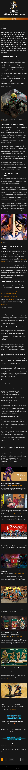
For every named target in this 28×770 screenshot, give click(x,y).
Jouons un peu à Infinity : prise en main (9, 291)
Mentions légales (4, 766)
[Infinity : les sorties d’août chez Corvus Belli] (14, 474)
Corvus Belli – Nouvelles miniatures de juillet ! (11, 699)
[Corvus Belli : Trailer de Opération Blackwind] (14, 738)
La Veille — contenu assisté (17, 485)
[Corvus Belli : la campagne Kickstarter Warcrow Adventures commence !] (14, 657)
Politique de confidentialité (15, 766)
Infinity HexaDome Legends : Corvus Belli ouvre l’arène (13, 540)
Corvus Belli (11, 299)
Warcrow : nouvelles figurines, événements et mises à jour (13, 605)
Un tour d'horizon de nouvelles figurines (9, 296)
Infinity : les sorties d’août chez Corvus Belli (10, 483)
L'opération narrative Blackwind (7, 294)
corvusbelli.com (4, 304)
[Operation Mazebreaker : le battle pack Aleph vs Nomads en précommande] (14, 561)
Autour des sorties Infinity (6, 297)
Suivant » (11, 759)
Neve (9, 768)
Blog (8, 485)
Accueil (2, 24)
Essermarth (15, 671)
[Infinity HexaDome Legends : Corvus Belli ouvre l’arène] (14, 531)
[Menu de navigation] (14, 19)
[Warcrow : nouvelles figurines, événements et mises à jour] (14, 594)
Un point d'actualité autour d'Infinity (8, 293)
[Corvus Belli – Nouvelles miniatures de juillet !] (14, 690)
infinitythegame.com (11, 302)
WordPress (18, 768)
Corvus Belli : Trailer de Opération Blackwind (11, 743)
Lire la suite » (9, 678)
